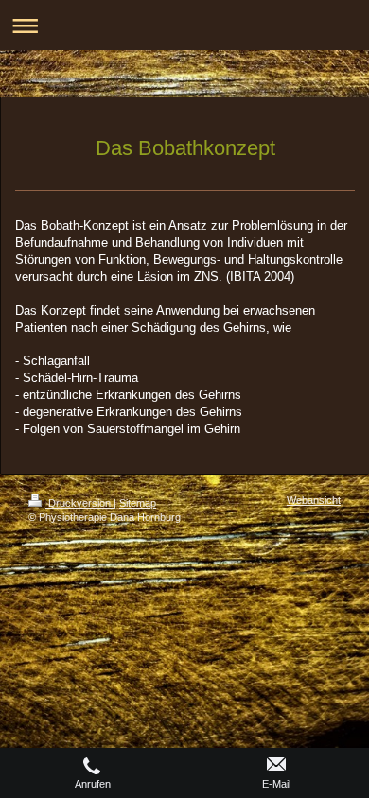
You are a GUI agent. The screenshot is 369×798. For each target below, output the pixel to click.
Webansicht (314, 500)
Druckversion (79, 503)
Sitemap (137, 503)
